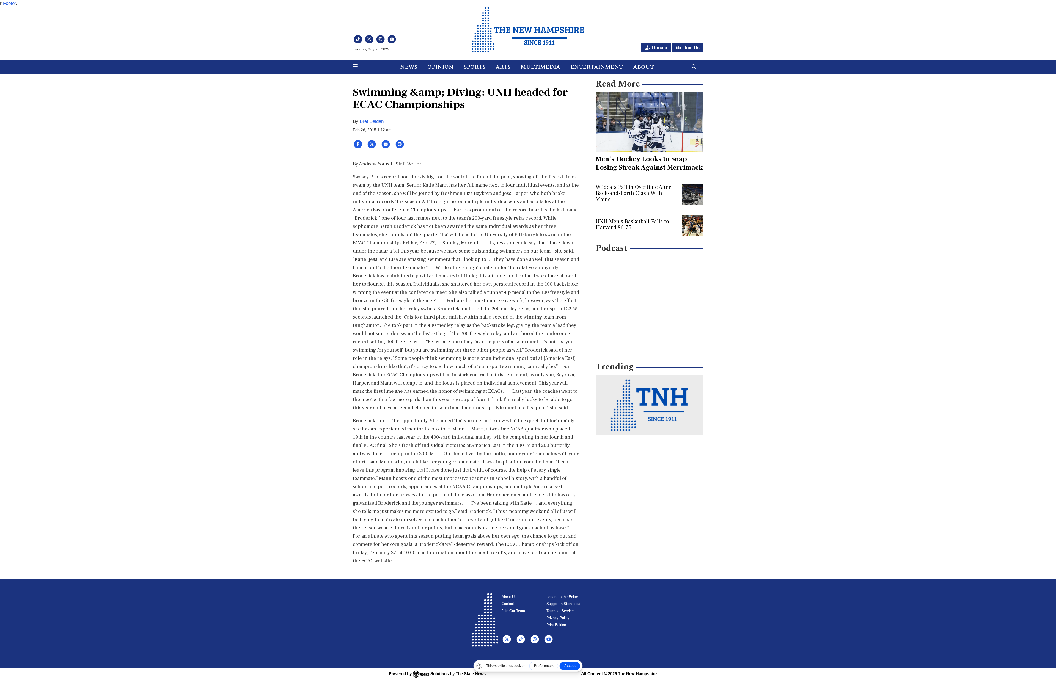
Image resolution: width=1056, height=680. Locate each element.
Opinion (440, 67)
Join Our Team (513, 611)
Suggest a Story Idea (563, 604)
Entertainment (596, 67)
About (643, 67)
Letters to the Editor (562, 597)
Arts (503, 67)
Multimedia (540, 67)
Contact (508, 604)
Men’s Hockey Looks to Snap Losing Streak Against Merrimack (649, 163)
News (408, 67)
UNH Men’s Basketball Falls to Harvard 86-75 (632, 224)
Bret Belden (372, 121)
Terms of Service (560, 611)
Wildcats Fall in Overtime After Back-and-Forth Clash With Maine (633, 193)
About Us (509, 597)
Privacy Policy (558, 618)
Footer (9, 3)
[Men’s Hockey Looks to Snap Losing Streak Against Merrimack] (649, 122)
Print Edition (556, 625)
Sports (474, 67)
